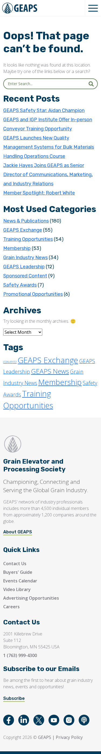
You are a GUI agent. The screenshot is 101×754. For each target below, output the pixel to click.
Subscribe (14, 698)
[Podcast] (84, 720)
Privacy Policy (69, 737)
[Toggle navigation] (93, 8)
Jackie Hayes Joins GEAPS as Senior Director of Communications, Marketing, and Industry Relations (48, 174)
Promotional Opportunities (33, 294)
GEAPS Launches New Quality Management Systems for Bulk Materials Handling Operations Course (48, 147)
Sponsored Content (25, 276)
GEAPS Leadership (24, 267)
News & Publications (26, 221)
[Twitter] (38, 720)
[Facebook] (8, 720)
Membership (17, 248)
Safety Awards (20, 285)
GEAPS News (50, 371)
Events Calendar (20, 581)
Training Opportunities (28, 239)
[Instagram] (69, 720)
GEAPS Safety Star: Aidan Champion (44, 110)
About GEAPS (17, 531)
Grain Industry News (25, 257)
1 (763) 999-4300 (20, 655)
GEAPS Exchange (22, 230)
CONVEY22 (10, 362)
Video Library (17, 589)
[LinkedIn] (23, 720)
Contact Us (14, 564)
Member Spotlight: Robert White (39, 193)
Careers (11, 607)
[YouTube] (53, 720)
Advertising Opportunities (31, 598)
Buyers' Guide (17, 572)
